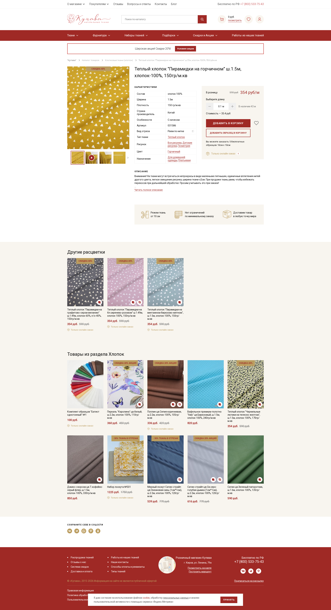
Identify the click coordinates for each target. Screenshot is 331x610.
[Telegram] (76, 531)
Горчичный (174, 151)
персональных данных (176, 597)
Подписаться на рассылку (249, 581)
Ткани (71, 35)
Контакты (161, 4)
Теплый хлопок (176, 137)
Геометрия (184, 145)
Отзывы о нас (78, 562)
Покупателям (97, 4)
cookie (146, 597)
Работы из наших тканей (248, 35)
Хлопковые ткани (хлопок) (119, 60)
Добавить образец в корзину (228, 133)
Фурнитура (100, 35)
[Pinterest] (90, 531)
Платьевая (184, 160)
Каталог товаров (90, 60)
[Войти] (259, 19)
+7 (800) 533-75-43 (252, 4)
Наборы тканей (134, 35)
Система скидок (80, 566)
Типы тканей (118, 571)
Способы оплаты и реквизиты (128, 566)
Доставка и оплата (81, 571)
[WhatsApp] (83, 531)
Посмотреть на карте (200, 568)
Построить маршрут (200, 571)
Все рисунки (175, 142)
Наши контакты (119, 562)
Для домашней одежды (176, 159)
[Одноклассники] (98, 531)
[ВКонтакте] (69, 531)
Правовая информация (80, 590)
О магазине (74, 4)
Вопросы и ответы (139, 4)
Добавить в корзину (228, 123)
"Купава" (71, 60)
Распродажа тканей (82, 557)
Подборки (168, 35)
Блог (174, 4)
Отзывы (118, 4)
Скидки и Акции (203, 35)
